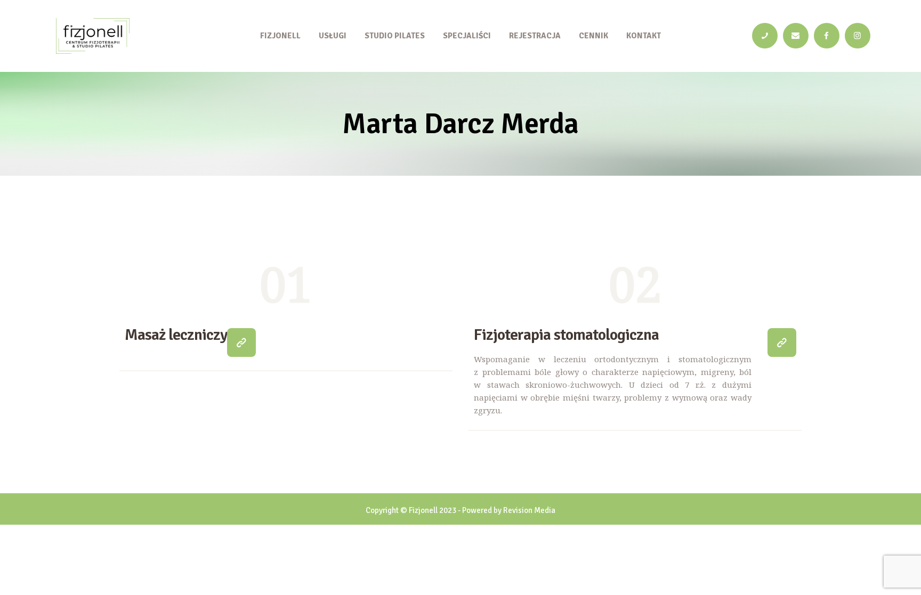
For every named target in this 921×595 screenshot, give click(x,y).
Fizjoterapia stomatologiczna (566, 335)
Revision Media (529, 510)
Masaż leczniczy (176, 335)
